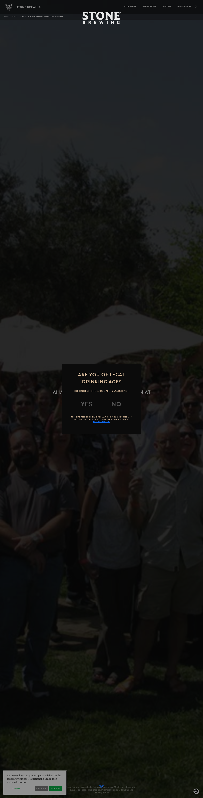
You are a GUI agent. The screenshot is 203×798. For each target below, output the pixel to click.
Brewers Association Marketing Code (111, 787)
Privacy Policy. (101, 421)
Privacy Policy (102, 793)
